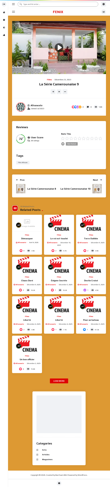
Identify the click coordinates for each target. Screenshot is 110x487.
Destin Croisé (91, 280)
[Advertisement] (59, 414)
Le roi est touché (59, 238)
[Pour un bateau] (91, 304)
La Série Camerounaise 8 (41, 188)
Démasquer (27, 238)
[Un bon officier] (27, 344)
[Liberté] (27, 304)
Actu (44, 450)
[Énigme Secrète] (59, 265)
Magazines (47, 459)
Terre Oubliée (91, 238)
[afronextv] (20, 107)
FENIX (58, 12)
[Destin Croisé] (91, 265)
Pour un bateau (91, 320)
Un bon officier (27, 359)
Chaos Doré (27, 280)
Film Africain (23, 162)
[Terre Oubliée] (91, 223)
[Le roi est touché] (59, 223)
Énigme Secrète (59, 280)
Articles (46, 454)
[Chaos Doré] (27, 265)
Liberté (27, 320)
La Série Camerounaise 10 (75, 188)
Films (49, 79)
